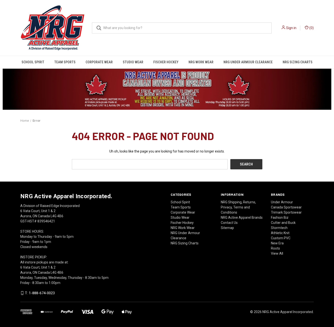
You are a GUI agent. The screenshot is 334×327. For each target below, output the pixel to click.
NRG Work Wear (201, 62)
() (311, 28)
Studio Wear (133, 62)
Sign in (291, 28)
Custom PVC (280, 238)
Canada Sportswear (286, 207)
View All (277, 253)
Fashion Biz (280, 217)
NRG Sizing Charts (297, 62)
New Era (277, 243)
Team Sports (65, 62)
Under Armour (282, 202)
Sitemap (227, 228)
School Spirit (33, 62)
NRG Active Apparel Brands (242, 217)
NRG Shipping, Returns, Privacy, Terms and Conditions (238, 207)
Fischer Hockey (165, 62)
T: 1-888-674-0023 (40, 293)
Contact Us (229, 223)
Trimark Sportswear (286, 212)
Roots (275, 248)
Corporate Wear (99, 62)
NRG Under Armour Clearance (248, 62)
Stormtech (279, 228)
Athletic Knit (280, 233)
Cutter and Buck (283, 223)
